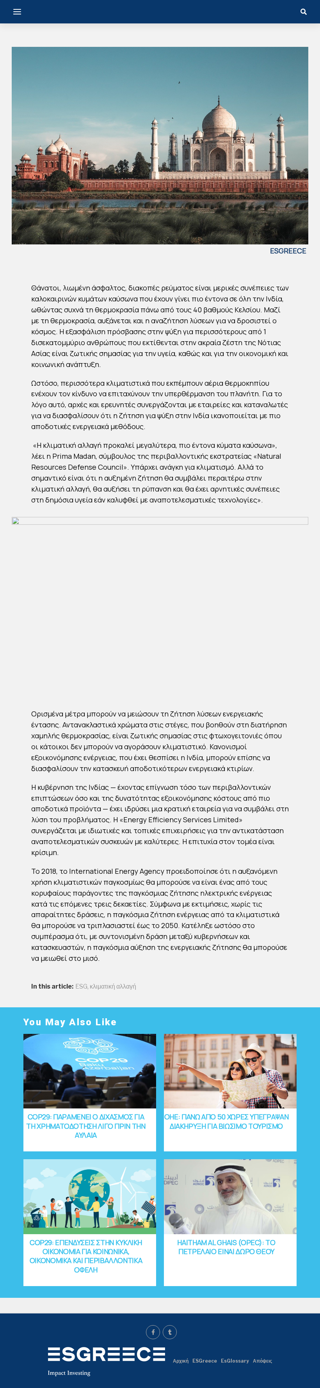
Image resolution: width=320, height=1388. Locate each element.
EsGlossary (235, 1361)
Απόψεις (262, 1361)
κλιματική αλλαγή (113, 987)
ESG (81, 987)
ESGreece (204, 1361)
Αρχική (180, 1361)
